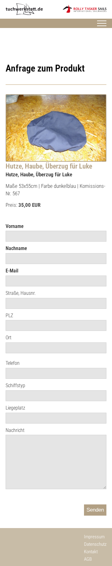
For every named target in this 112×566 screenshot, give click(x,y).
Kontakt (91, 551)
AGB (88, 559)
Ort (9, 338)
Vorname (15, 226)
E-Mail (12, 271)
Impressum (94, 537)
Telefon (13, 363)
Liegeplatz (15, 408)
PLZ (9, 315)
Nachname (16, 248)
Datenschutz (95, 544)
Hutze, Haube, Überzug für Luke (49, 166)
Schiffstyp (15, 385)
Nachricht (15, 430)
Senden (95, 510)
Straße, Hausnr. (21, 293)
